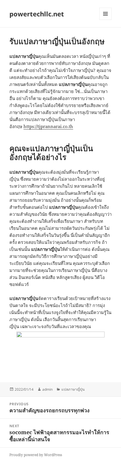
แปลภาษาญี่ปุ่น (73, 389)
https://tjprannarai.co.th (48, 126)
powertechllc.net (36, 13)
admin (47, 389)
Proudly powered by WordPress (35, 454)
